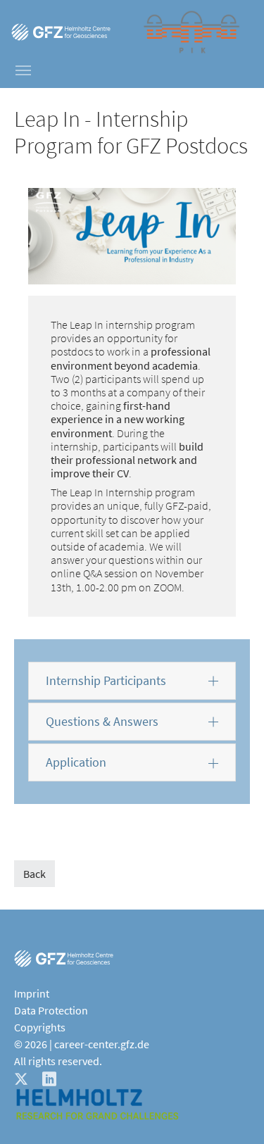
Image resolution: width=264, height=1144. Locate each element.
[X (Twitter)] (22, 1077)
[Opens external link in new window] (61, 32)
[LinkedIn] (50, 1077)
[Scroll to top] (233, 1113)
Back (34, 874)
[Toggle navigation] (23, 70)
